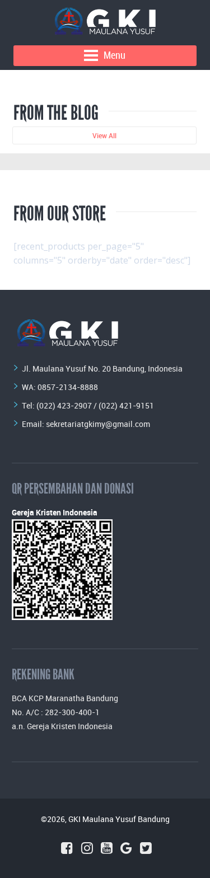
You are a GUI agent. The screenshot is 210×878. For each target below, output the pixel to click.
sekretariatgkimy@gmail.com (98, 424)
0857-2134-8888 (68, 387)
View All (104, 135)
